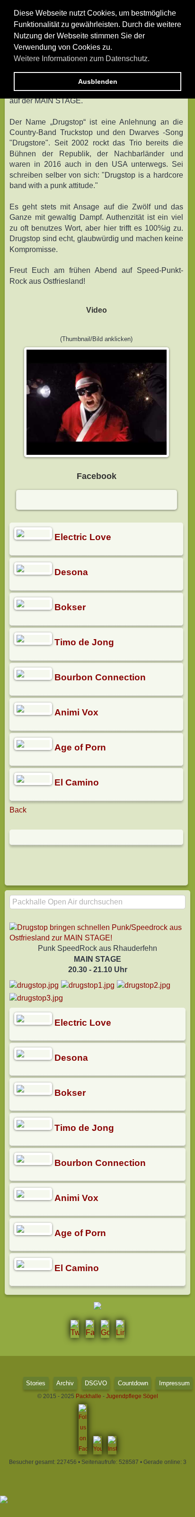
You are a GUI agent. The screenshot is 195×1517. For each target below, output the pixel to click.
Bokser (70, 607)
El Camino (76, 782)
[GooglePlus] (105, 1329)
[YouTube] (97, 1445)
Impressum (174, 1383)
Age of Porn (80, 747)
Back (18, 810)
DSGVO (96, 1383)
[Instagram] (112, 1445)
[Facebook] (90, 1329)
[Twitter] (74, 1329)
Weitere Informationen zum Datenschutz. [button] (82, 58)
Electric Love (82, 537)
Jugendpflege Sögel (132, 1396)
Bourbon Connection (100, 677)
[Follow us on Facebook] (82, 1429)
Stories (35, 1383)
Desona (71, 572)
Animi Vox (76, 712)
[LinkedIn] (120, 1329)
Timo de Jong (84, 642)
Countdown (133, 1383)
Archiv (65, 1383)
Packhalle (88, 1396)
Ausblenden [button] (97, 81)
